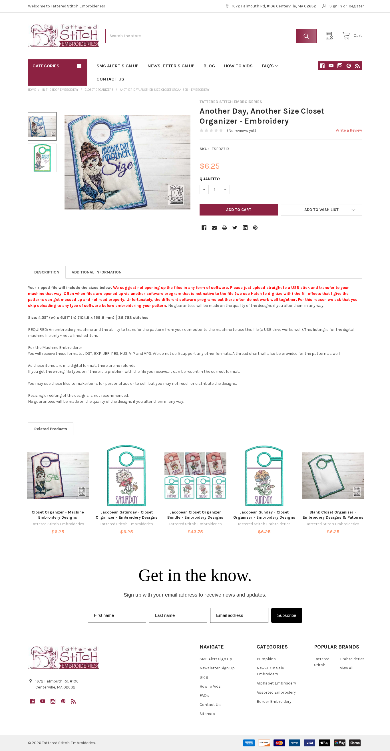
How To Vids (238, 66)
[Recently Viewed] (331, 35)
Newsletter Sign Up (171, 66)
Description (46, 272)
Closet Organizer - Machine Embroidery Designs (58, 515)
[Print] (224, 227)
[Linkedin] (245, 227)
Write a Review (349, 130)
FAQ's (268, 66)
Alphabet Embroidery (276, 683)
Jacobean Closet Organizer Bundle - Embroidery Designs (195, 515)
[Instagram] (339, 65)
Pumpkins (266, 659)
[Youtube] (331, 65)
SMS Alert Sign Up (117, 66)
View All (346, 668)
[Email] (214, 227)
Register (356, 6)
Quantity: (210, 178)
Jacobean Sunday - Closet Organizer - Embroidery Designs (264, 515)
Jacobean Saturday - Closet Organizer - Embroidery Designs (127, 515)
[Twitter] (234, 227)
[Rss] (357, 65)
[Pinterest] (348, 65)
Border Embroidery (274, 701)
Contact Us (110, 79)
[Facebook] (322, 65)
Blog (209, 66)
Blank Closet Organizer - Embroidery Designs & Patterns (333, 515)
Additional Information (97, 272)
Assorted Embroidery (276, 692)
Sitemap (207, 713)
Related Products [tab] (50, 428)
